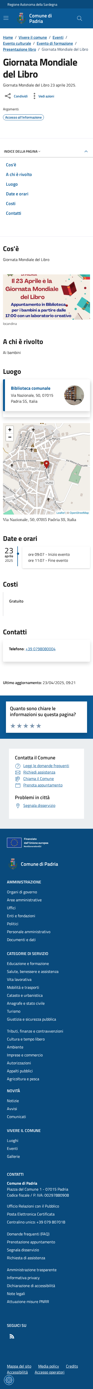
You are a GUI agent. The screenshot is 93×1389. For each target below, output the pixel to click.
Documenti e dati (21, 940)
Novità (13, 1091)
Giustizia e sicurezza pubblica (31, 1019)
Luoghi (12, 1140)
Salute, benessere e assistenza (33, 971)
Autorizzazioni (19, 1063)
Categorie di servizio (27, 953)
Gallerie (13, 1156)
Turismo (13, 1011)
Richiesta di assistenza (26, 1258)
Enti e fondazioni (21, 916)
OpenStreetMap (79, 513)
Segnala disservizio (23, 1250)
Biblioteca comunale (30, 388)
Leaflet (61, 513)
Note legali (16, 1294)
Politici (12, 924)
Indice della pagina (20, 151)
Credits (72, 1366)
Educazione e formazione (28, 963)
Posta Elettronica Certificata (31, 1214)
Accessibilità (17, 1372)
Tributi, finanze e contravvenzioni (35, 1031)
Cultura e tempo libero (26, 1039)
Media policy (48, 1366)
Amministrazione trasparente (32, 1270)
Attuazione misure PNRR (28, 1301)
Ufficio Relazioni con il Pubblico (33, 1206)
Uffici (11, 908)
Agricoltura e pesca (23, 1079)
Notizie (13, 1101)
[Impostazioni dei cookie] (9, 1380)
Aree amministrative (24, 900)
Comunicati (16, 1117)
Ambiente (15, 1047)
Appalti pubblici (20, 1071)
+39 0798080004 (41, 649)
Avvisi (12, 1109)
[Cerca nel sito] (80, 18)
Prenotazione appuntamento (31, 1242)
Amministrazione (24, 882)
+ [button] (9, 430)
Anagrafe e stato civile (26, 1003)
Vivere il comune (33, 37)
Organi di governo (22, 892)
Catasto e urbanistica (25, 995)
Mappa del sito (19, 1366)
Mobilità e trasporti (23, 987)
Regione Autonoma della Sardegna (32, 4)
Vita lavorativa (19, 979)
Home (8, 37)
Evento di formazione (55, 43)
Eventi (58, 37)
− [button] (9, 437)
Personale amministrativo (28, 932)
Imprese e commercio (25, 1055)
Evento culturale (17, 43)
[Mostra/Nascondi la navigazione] (6, 18)
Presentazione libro (19, 49)
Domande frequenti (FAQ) (28, 1234)
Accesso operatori (49, 1372)
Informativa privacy (23, 1278)
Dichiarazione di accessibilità (31, 1286)
